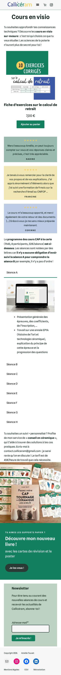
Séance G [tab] (12, 412)
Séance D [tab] (12, 383)
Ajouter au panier (30, 124)
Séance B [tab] (12, 364)
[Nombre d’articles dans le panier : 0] (45, 5)
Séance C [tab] (12, 373)
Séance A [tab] (12, 272)
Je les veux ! (16, 567)
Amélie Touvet (27, 653)
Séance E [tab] (12, 393)
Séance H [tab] (12, 422)
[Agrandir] (56, 466)
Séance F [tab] (12, 402)
